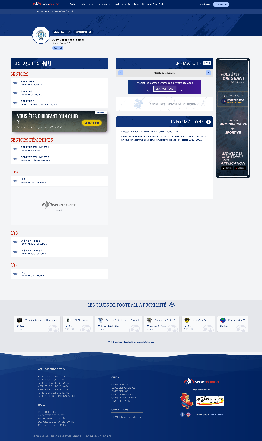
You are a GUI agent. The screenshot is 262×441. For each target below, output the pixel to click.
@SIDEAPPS (216, 414)
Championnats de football (127, 416)
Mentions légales (41, 436)
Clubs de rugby (120, 391)
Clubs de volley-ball (123, 397)
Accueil (40, 11)
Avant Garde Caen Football (60, 11)
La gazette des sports (51, 415)
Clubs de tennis (120, 401)
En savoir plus (92, 122)
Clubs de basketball (123, 387)
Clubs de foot (119, 384)
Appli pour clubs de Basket (54, 379)
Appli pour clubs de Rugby (53, 383)
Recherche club (47, 412)
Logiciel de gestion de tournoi (56, 421)
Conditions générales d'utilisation (66, 436)
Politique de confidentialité (98, 436)
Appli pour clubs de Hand (53, 386)
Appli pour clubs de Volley (54, 389)
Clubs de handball (122, 394)
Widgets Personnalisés (51, 418)
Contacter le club (83, 32)
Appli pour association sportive (56, 396)
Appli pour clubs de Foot (53, 376)
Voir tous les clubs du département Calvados (131, 342)
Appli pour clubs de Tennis (53, 392)
